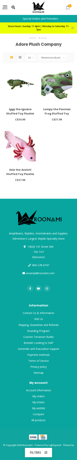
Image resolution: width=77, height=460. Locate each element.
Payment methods (38, 355)
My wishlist (38, 408)
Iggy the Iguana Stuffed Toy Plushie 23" (20, 113)
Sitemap (39, 372)
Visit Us (38, 319)
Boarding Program (38, 331)
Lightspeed (55, 445)
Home (32, 37)
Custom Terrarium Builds (38, 337)
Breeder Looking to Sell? (38, 343)
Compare (38, 414)
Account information (38, 390)
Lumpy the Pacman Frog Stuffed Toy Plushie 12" (57, 113)
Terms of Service (38, 361)
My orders (38, 396)
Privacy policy (38, 366)
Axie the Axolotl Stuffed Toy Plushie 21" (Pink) (20, 174)
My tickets (38, 402)
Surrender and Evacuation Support (38, 349)
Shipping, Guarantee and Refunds (39, 325)
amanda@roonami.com (40, 273)
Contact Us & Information (38, 313)
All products (38, 420)
